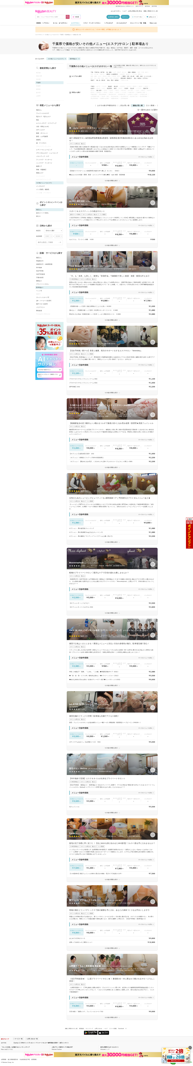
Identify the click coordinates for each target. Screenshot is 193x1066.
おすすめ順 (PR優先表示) (106, 105)
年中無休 (39, 267)
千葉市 (92, 86)
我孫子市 (145, 88)
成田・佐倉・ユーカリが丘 (143, 76)
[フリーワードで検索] (68, 17)
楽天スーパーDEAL (42, 213)
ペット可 (39, 291)
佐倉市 (92, 88)
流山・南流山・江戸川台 (141, 78)
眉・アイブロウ (41, 143)
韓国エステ (39, 173)
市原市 (126, 88)
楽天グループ (139, 6)
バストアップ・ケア (42, 156)
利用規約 (81, 1028)
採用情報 (33, 1059)
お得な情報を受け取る (135, 11)
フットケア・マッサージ (44, 159)
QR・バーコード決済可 (43, 300)
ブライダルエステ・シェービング (47, 153)
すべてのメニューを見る (145, 157)
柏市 (115, 88)
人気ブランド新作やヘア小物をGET (62, 1047)
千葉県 (62, 34)
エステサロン (75, 23)
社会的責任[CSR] (25, 1059)
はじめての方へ (116, 11)
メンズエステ (40, 186)
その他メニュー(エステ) (51, 34)
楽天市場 (154, 6)
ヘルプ (124, 11)
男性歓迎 (39, 310)
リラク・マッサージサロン (92, 23)
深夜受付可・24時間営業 (44, 264)
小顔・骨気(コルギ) (42, 126)
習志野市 (109, 88)
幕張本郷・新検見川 (126, 78)
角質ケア (39, 166)
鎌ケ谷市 (98, 90)
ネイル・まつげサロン (60, 23)
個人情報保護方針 (13, 1059)
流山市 (132, 88)
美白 (37, 120)
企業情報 (3, 1059)
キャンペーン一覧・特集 (138, 23)
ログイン (125, 17)
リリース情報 (113, 1028)
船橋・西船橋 (132, 72)
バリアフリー (40, 307)
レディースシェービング (44, 149)
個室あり (39, 281)
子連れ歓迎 (39, 277)
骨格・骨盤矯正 (41, 169)
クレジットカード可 (42, 297)
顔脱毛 (38, 140)
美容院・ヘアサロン (42, 23)
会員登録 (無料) (113, 17)
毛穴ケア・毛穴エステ (43, 116)
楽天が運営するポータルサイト (109, 1047)
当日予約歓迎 (40, 274)
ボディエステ (40, 130)
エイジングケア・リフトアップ (46, 123)
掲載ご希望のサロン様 (151, 11)
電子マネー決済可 (42, 304)
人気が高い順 (124, 105)
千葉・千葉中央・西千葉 (97, 72)
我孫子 (92, 80)
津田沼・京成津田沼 (112, 74)
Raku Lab (153, 23)
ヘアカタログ (108, 23)
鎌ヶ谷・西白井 (100, 80)
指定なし (39, 110)
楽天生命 (147, 6)
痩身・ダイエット (42, 133)
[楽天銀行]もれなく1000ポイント (125, 6)
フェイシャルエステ (42, 113)
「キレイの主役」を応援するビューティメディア (15, 1047)
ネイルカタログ (122, 23)
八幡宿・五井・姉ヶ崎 (128, 76)
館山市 (116, 86)
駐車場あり (68, 34)
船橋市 (110, 86)
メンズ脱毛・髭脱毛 (42, 189)
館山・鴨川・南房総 (113, 80)
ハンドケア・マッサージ (44, 163)
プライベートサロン (42, 284)
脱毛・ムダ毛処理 (42, 136)
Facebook (121, 1028)
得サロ (38, 216)
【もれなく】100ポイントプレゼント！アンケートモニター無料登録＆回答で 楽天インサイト (41, 1043)
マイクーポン (138, 17)
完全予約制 (39, 271)
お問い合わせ (98, 1028)
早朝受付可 (39, 261)
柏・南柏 (108, 72)
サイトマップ (89, 1028)
